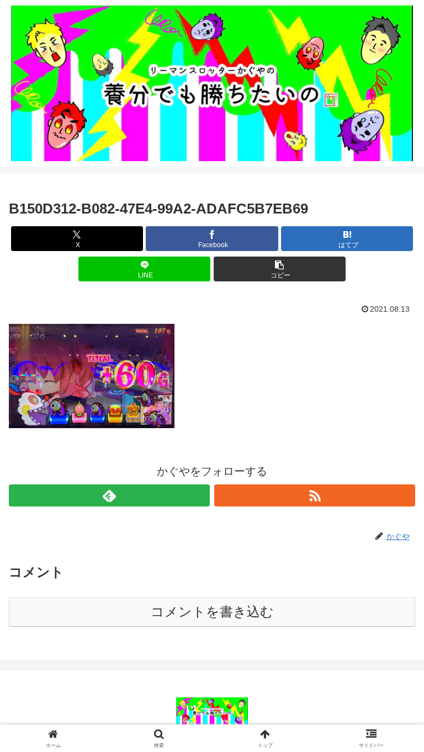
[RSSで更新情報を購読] (314, 495)
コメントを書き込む (212, 611)
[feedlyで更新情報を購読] (109, 495)
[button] (280, 269)
